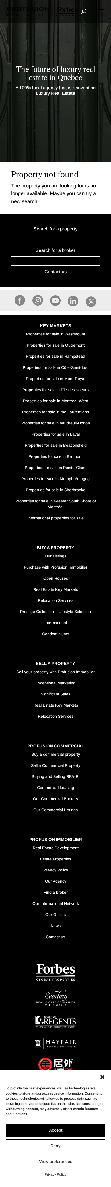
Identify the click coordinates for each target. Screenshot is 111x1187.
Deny (55, 1145)
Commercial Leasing (55, 787)
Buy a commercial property (55, 754)
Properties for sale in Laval (56, 434)
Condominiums (55, 634)
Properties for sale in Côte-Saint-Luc (55, 367)
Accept (55, 1130)
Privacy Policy (55, 1174)
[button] (102, 1077)
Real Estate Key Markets (55, 589)
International (55, 622)
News (56, 925)
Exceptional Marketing (55, 683)
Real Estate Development (56, 848)
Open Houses (55, 578)
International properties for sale (55, 518)
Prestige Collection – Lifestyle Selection (55, 611)
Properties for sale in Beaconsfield (56, 445)
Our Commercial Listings (55, 810)
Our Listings (55, 556)
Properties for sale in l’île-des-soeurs (55, 389)
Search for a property (55, 229)
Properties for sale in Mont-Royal (55, 378)
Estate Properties (55, 859)
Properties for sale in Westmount (55, 334)
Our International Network (55, 903)
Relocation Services (55, 600)
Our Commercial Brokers (55, 798)
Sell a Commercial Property (55, 765)
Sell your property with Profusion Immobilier (56, 672)
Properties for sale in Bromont (55, 456)
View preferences (55, 1161)
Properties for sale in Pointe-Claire (56, 467)
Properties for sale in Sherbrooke (55, 490)
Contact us (55, 271)
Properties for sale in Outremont (56, 345)
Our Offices (55, 914)
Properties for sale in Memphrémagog (55, 478)
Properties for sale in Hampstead (55, 356)
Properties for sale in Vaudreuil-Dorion (55, 423)
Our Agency (55, 881)
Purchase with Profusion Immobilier (55, 567)
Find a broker (56, 892)
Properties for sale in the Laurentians (55, 412)
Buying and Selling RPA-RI (56, 776)
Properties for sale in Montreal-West (55, 401)
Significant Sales (55, 694)
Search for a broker (55, 250)
